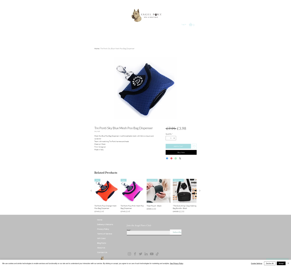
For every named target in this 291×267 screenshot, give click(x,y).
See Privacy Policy (176, 263)
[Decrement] (167, 138)
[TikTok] (157, 254)
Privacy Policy (103, 229)
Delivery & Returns (105, 224)
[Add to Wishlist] (194, 146)
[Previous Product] (91, 190)
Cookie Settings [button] (256, 263)
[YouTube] (151, 254)
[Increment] (174, 138)
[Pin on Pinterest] (171, 158)
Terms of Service (104, 233)
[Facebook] (135, 254)
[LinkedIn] (146, 254)
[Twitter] (140, 254)
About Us (101, 247)
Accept (281, 263)
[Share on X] (180, 158)
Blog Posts (101, 243)
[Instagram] (129, 254)
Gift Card (101, 238)
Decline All (269, 263)
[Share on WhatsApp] (175, 158)
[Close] (288, 263)
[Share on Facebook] (167, 158)
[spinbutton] (171, 138)
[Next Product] (199, 190)
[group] (145, 196)
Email (128, 230)
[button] (192, 24)
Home (96, 48)
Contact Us (102, 252)
